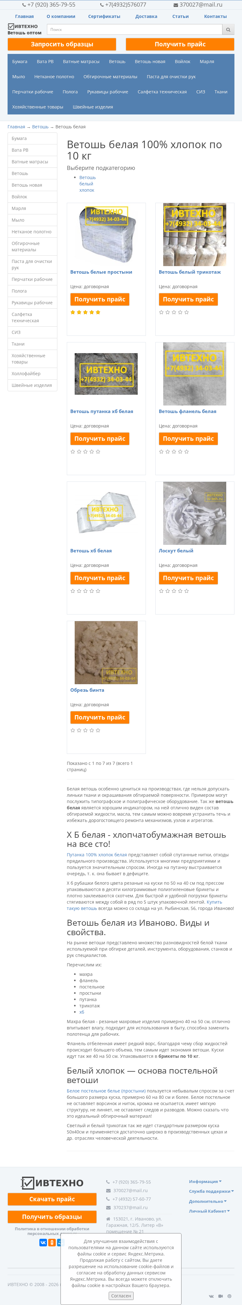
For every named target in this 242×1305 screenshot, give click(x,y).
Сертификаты (104, 16)
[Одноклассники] (52, 1242)
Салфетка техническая (162, 92)
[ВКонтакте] (43, 1242)
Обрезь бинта (87, 690)
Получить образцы (52, 1217)
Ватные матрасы (81, 61)
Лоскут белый (176, 550)
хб (81, 1012)
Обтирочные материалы (110, 76)
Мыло (18, 76)
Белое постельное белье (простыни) (106, 1091)
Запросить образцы (62, 44)
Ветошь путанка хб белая (101, 411)
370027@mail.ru (201, 4)
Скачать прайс (52, 1199)
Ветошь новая (150, 61)
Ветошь (117, 61)
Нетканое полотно (54, 76)
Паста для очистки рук (171, 76)
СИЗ (200, 92)
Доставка (146, 16)
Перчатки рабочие (32, 92)
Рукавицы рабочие (107, 92)
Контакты (215, 16)
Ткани (221, 92)
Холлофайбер (26, 373)
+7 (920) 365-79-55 (51, 4)
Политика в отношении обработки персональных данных (52, 1231)
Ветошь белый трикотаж (190, 272)
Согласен (121, 1296)
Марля (207, 61)
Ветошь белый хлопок (87, 183)
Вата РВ (45, 61)
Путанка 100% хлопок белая (97, 855)
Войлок (182, 61)
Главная (24, 16)
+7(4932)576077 (125, 4)
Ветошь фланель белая (187, 411)
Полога (70, 92)
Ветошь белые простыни (101, 272)
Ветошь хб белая (91, 550)
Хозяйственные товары (37, 107)
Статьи (180, 16)
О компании (61, 16)
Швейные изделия (93, 107)
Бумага (19, 61)
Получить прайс (180, 44)
